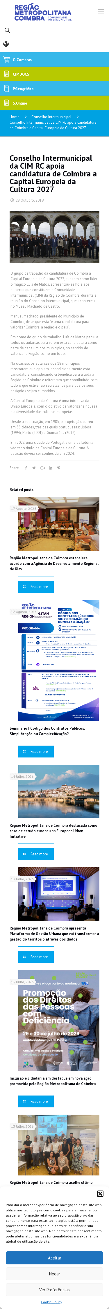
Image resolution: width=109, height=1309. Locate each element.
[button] (100, 1194)
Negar (54, 1274)
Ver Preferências (54, 1289)
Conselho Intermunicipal (51, 116)
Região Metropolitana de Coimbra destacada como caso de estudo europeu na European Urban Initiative (53, 831)
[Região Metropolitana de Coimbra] (54, 11)
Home (14, 116)
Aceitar (54, 1258)
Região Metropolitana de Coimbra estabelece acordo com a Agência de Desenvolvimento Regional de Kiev (54, 564)
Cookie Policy (51, 1302)
